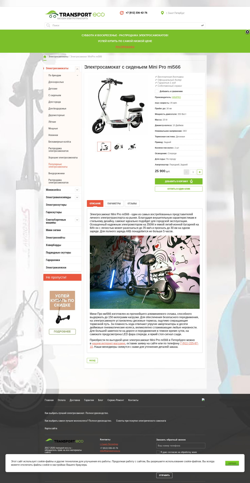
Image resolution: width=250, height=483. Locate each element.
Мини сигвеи (53, 230)
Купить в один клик (179, 188)
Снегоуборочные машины (56, 221)
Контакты (133, 400)
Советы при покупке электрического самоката (141, 420)
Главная (44, 56)
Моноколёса (53, 189)
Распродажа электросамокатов (58, 149)
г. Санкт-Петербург (109, 444)
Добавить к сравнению (171, 91)
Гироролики (53, 260)
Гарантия (89, 400)
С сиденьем (54, 95)
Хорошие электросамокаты (63, 157)
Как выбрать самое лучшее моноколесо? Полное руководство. (78, 420)
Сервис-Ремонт (115, 400)
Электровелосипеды (58, 197)
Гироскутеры (54, 212)
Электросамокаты (58, 56)
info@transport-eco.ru (110, 451)
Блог (100, 400)
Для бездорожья (57, 108)
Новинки (53, 135)
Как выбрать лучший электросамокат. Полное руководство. (77, 413)
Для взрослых (56, 82)
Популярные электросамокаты (58, 165)
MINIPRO (176, 97)
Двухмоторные (56, 115)
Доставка (75, 400)
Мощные (53, 128)
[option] (118, 105)
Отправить (164, 475)
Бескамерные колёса (59, 141)
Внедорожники (56, 173)
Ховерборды (53, 245)
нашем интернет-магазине (108, 343)
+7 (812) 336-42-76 (136, 12)
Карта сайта (51, 428)
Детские (52, 88)
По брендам (54, 75)
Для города (54, 101)
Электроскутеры (56, 204)
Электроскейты (55, 237)
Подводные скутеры (58, 252)
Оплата (61, 400)
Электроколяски (56, 267)
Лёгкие (52, 121)
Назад (92, 360)
